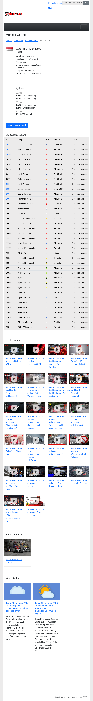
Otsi (86, 3)
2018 (8, 145)
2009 (8, 189)
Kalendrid (18, 41)
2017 (8, 150)
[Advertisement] (68, 62)
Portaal (9, 41)
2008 (8, 194)
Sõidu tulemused (17, 125)
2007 (8, 199)
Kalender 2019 (31, 41)
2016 (8, 154)
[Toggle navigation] (83, 26)
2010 (8, 184)
